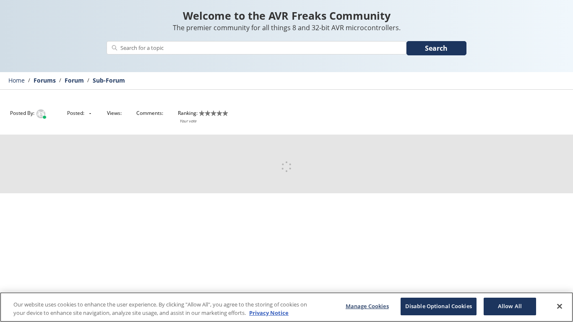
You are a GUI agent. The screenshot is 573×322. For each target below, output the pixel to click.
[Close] (559, 306)
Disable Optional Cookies (438, 306)
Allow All (510, 306)
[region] (286, 307)
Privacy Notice (269, 313)
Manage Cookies (367, 306)
